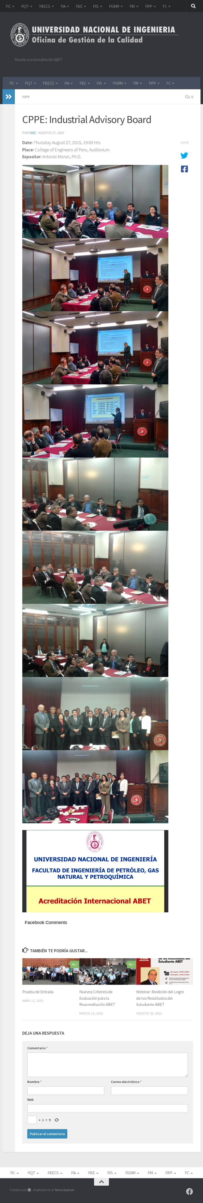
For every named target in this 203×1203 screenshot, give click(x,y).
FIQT (25, 6)
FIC (8, 6)
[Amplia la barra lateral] (8, 96)
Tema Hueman (64, 1190)
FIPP (148, 6)
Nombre (34, 1082)
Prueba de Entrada (37, 991)
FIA (63, 6)
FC (165, 6)
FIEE (79, 6)
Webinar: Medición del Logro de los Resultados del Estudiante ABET (160, 998)
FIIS (96, 6)
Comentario (37, 1048)
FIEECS (44, 6)
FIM (132, 6)
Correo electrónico (126, 1082)
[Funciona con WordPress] (29, 1190)
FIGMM (114, 6)
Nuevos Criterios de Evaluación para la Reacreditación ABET (97, 998)
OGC (32, 132)
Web (30, 1099)
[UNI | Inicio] (97, 34)
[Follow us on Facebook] (189, 1191)
